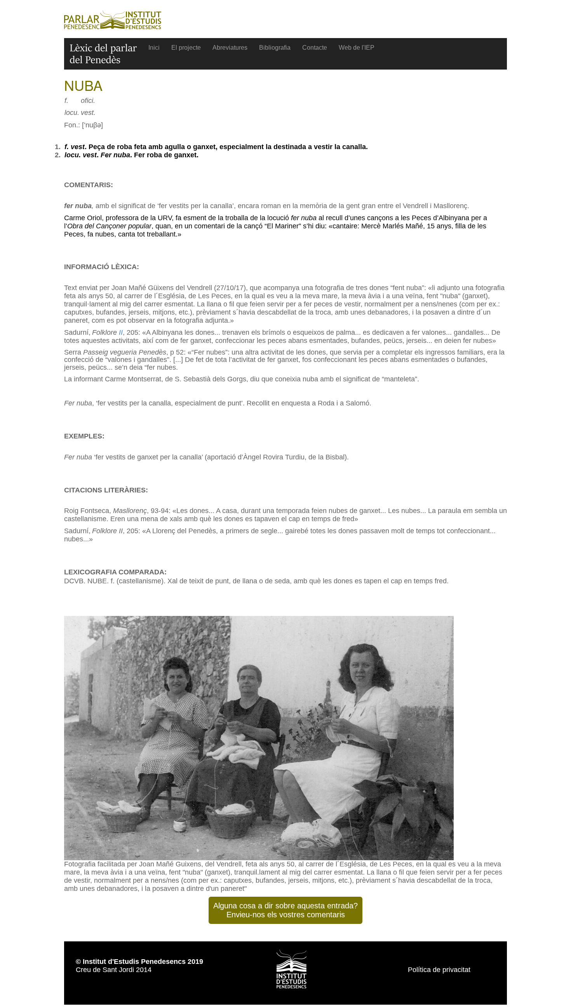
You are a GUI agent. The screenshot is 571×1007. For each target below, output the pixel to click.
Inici (154, 47)
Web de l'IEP (356, 47)
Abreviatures (229, 47)
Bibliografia (275, 47)
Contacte (314, 47)
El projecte (186, 47)
